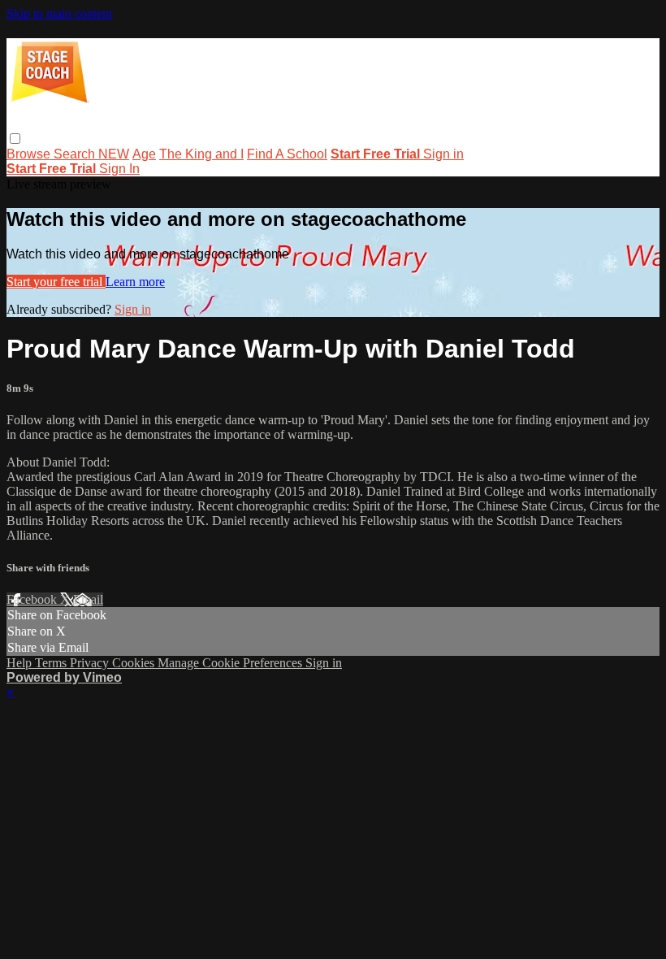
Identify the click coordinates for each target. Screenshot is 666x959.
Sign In (119, 169)
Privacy (91, 663)
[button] (15, 138)
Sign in (443, 154)
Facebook (33, 599)
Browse (30, 154)
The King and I (201, 154)
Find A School (287, 154)
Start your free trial (56, 282)
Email (88, 599)
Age (144, 154)
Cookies (135, 663)
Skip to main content (59, 13)
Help (20, 663)
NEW (113, 154)
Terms (52, 663)
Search (76, 154)
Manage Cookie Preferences (231, 663)
